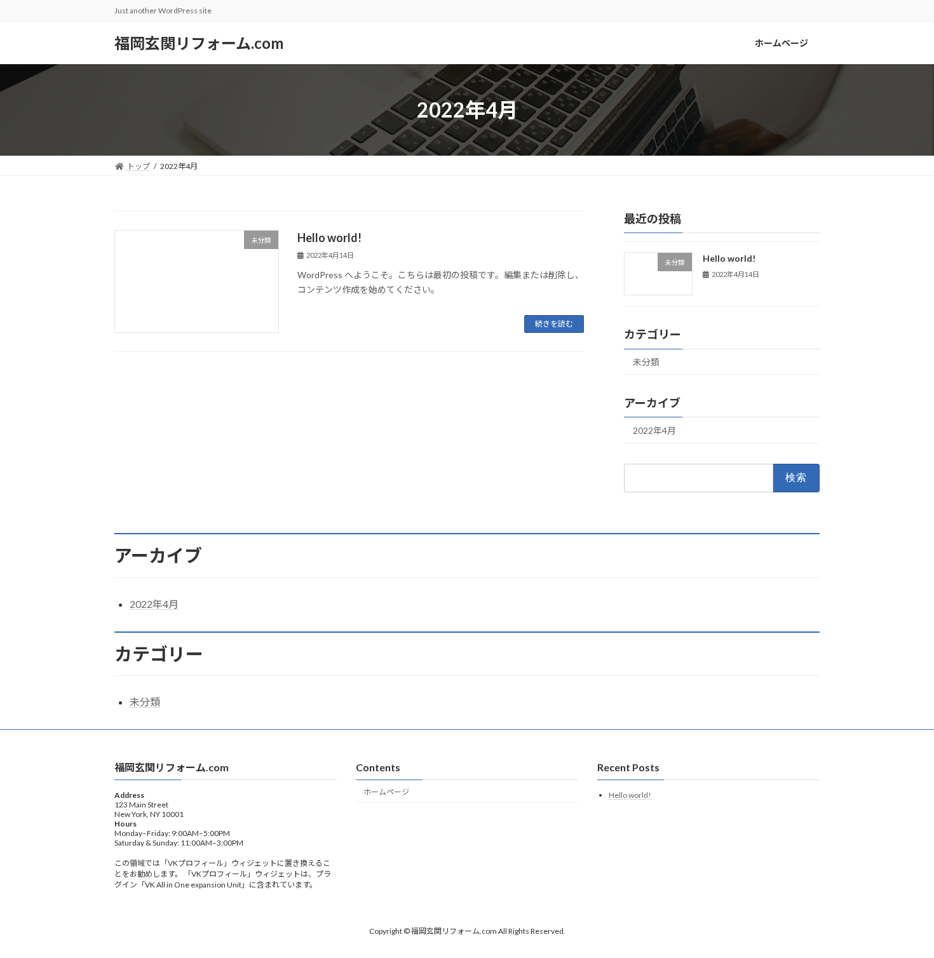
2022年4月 (654, 430)
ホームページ (386, 792)
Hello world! (329, 238)
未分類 (646, 361)
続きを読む (554, 323)
